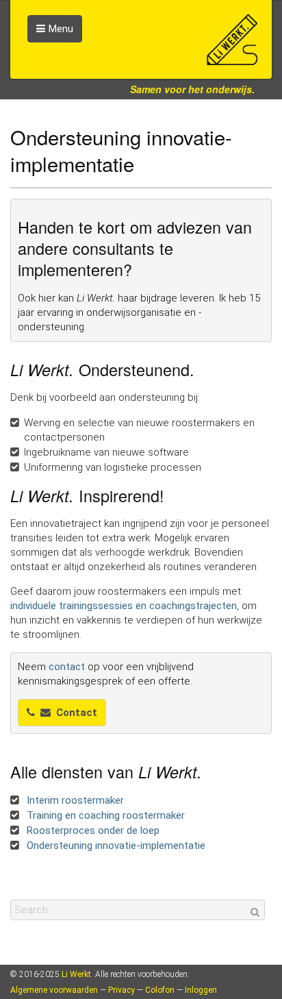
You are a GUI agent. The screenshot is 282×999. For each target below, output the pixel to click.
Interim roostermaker (74, 800)
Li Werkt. (77, 974)
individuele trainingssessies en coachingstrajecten (123, 606)
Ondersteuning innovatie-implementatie (114, 845)
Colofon (160, 990)
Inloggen (201, 990)
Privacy (121, 990)
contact (67, 667)
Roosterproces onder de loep (91, 830)
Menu (61, 29)
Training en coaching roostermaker (104, 815)
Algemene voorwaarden (54, 990)
